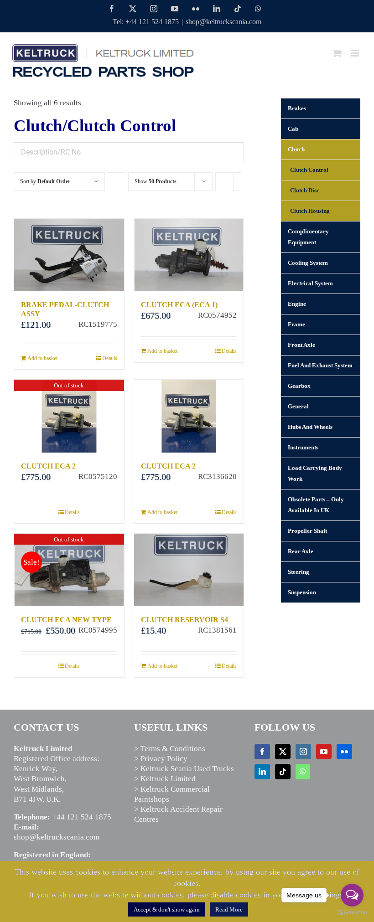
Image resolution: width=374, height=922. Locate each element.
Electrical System (310, 283)
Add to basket (42, 358)
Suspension (302, 592)
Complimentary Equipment (308, 237)
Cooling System (308, 262)
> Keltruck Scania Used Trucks (184, 768)
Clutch (296, 149)
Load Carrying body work (315, 473)
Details (109, 358)
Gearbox (299, 385)
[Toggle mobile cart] (337, 53)
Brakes (297, 108)
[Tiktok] (283, 771)
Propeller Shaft (307, 530)
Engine (297, 303)
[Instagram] (303, 751)
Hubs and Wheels (310, 426)
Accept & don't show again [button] (167, 909)
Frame (296, 324)
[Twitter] (283, 751)
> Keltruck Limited (165, 778)
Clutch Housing (310, 210)
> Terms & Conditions (169, 748)
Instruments (303, 447)
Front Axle (301, 344)
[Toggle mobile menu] (355, 53)
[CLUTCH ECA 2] (189, 416)
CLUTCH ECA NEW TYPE (66, 619)
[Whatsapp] (303, 771)
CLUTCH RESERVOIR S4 (184, 619)
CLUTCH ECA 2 (48, 466)
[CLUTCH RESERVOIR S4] (189, 570)
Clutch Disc (304, 190)
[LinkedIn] (262, 771)
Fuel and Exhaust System (320, 365)
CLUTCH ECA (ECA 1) (179, 305)
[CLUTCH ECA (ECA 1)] (189, 255)
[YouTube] (324, 751)
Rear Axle (300, 551)
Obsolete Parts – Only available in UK (316, 505)
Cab (293, 128)
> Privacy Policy (160, 758)
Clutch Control (309, 169)
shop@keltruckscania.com (223, 22)
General (298, 406)
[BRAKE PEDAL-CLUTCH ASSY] (69, 255)
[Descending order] (116, 172)
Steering (298, 571)
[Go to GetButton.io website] (352, 913)
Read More (229, 909)
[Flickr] (344, 751)
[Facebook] (262, 751)
